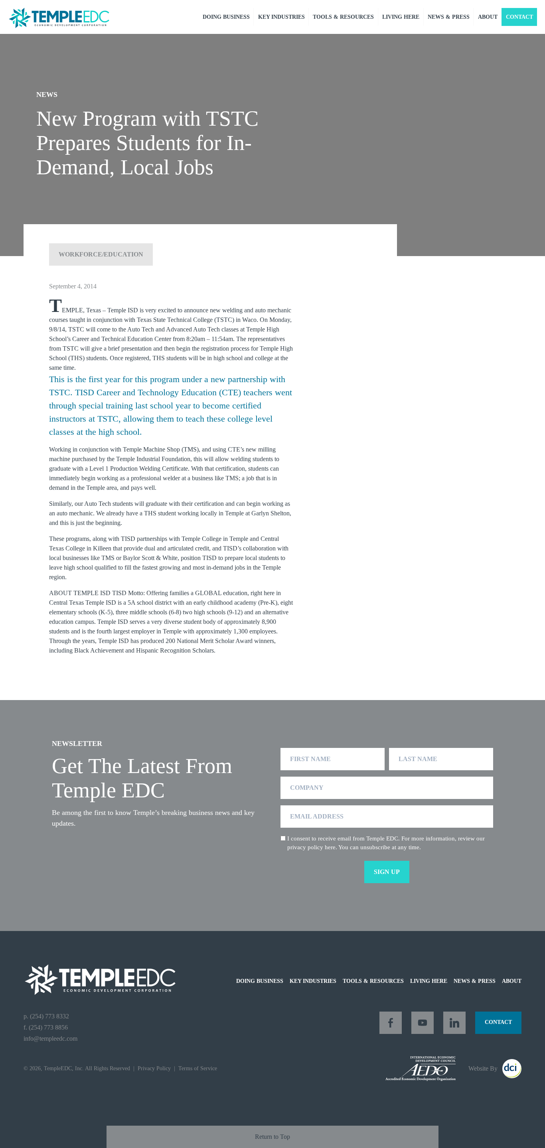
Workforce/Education (101, 254)
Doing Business (226, 17)
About (488, 17)
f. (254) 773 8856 (46, 1027)
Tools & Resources (343, 17)
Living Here (400, 17)
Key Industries (281, 17)
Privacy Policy (154, 1068)
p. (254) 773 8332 (46, 1016)
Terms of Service (197, 1068)
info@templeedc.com (50, 1038)
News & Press (449, 17)
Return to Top (272, 1136)
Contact (519, 17)
